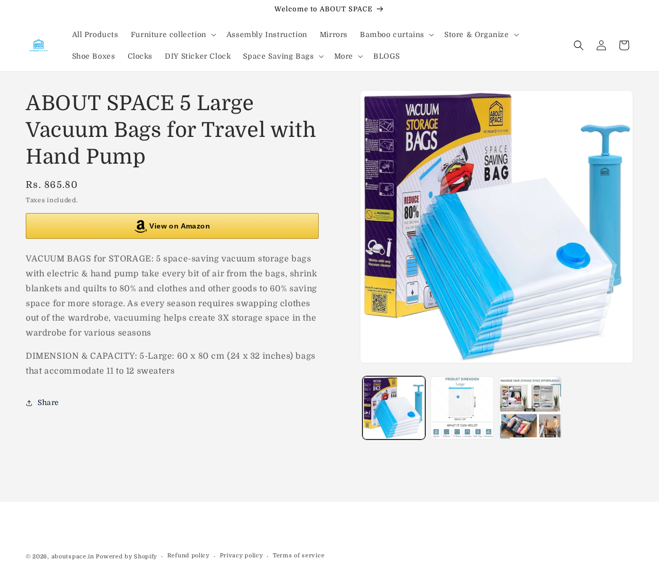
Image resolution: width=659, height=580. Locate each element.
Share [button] (48, 403)
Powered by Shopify (126, 556)
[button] (172, 34)
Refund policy (188, 555)
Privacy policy (241, 555)
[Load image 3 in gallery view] (530, 407)
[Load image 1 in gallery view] (393, 407)
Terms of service (298, 555)
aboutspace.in (72, 556)
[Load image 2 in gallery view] (461, 407)
